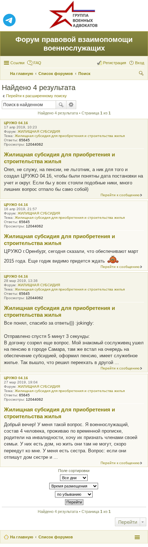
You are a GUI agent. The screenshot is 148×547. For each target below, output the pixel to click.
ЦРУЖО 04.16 (16, 123)
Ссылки (17, 63)
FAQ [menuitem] (37, 63)
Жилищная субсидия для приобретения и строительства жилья (70, 136)
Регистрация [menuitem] (114, 63)
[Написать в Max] (138, 20)
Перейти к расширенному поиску (36, 96)
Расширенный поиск (71, 104)
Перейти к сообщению (120, 195)
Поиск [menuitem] (142, 74)
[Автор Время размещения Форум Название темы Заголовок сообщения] (74, 486)
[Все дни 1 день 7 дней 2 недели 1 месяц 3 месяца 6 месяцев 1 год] (74, 478)
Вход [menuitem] (139, 63)
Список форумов (55, 537)
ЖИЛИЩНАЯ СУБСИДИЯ (39, 131)
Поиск (61, 104)
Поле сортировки (73, 470)
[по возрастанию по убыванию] (74, 494)
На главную (21, 537)
